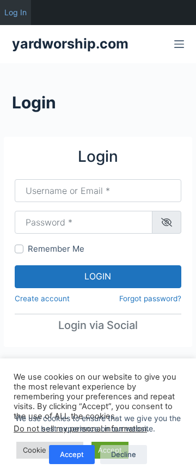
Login (97, 276)
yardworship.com (70, 43)
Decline (123, 454)
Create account (42, 298)
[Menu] (179, 44)
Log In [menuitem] (15, 12)
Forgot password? (150, 298)
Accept (72, 454)
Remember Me (56, 248)
